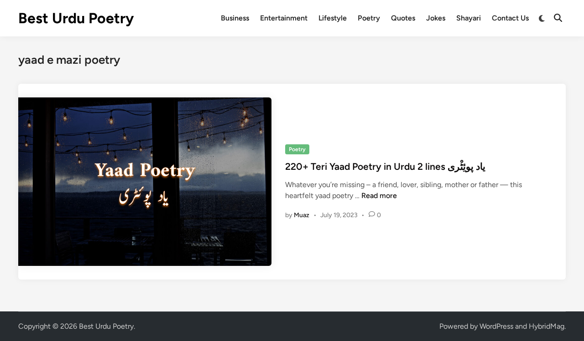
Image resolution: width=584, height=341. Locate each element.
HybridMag (546, 326)
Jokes (435, 18)
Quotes (403, 18)
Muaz (301, 215)
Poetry (369, 18)
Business (235, 18)
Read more (379, 195)
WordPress (496, 326)
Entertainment (284, 18)
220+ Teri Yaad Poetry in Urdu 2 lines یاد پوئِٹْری (385, 166)
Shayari (468, 18)
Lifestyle (332, 18)
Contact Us (510, 18)
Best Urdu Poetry (76, 18)
